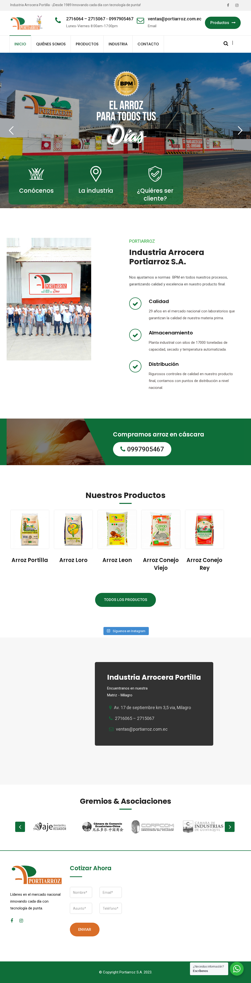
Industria (118, 44)
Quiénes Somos (51, 44)
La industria (95, 191)
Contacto (148, 44)
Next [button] (230, 827)
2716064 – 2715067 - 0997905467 (99, 18)
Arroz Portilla (30, 560)
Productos (219, 22)
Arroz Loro (73, 560)
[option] (52, 827)
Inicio (20, 44)
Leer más (36, 204)
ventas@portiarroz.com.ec (174, 18)
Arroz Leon (117, 560)
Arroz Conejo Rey (204, 564)
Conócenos (36, 191)
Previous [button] (20, 827)
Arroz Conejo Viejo (161, 564)
